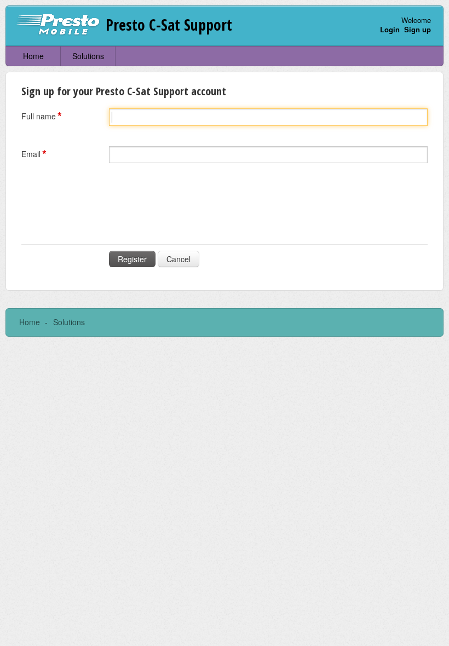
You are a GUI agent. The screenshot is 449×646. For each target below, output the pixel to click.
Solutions (88, 55)
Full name (38, 116)
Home (33, 55)
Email (31, 153)
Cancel (178, 258)
